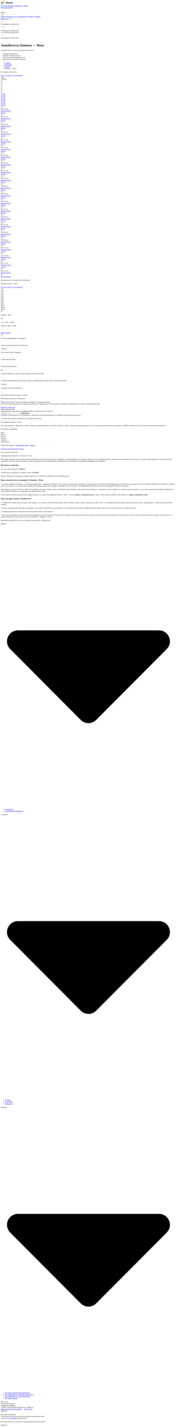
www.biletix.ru (13, 1418)
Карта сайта (28, 1409)
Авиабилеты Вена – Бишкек (25, 445)
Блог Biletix (9, 1102)
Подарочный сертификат (13, 6)
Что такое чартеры (11, 1398)
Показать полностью (8, 407)
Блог (2, 6)
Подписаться (25, 413)
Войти (10, 8)
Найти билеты (6, 111)
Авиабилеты (9, 809)
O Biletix (8, 1100)
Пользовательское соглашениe (11, 1409)
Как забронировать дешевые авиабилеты (19, 1394)
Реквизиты (8, 1104)
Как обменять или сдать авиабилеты (17, 1396)
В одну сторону (6, 75)
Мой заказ (4, 8)
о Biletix (25, 6)
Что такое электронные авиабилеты (17, 1393)
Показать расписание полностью (12, 449)
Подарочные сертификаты (14, 811)
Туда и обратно (17, 75)
